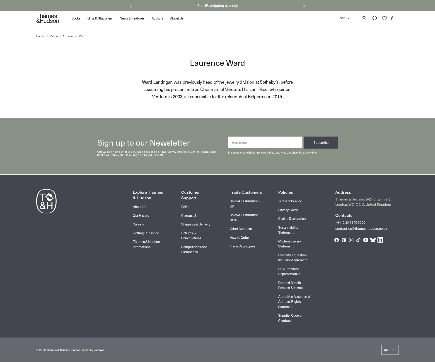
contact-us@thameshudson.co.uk (361, 228)
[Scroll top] (429, 356)
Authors (55, 36)
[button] (130, 5)
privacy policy (265, 152)
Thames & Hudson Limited (63, 350)
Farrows (99, 350)
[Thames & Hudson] (47, 18)
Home (40, 36)
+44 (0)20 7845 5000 (350, 222)
